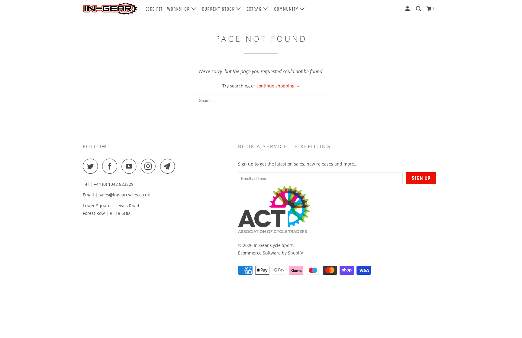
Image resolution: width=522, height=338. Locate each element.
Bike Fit (154, 9)
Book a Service (262, 146)
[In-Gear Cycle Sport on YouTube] (130, 166)
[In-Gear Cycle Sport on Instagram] (150, 166)
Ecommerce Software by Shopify (270, 253)
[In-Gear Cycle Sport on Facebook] (111, 166)
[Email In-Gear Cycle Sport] (169, 166)
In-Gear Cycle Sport (273, 245)
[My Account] (408, 9)
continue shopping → (278, 86)
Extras (254, 9)
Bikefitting (313, 146)
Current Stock (219, 9)
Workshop (179, 9)
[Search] (419, 9)
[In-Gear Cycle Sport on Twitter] (92, 166)
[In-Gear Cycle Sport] (110, 8)
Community (287, 9)
